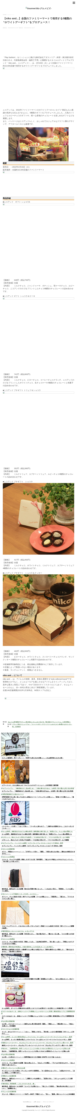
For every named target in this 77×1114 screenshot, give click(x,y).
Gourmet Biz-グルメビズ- (38, 1106)
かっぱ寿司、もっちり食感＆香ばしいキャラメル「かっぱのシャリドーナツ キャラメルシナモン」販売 (36, 1039)
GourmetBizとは (27, 1102)
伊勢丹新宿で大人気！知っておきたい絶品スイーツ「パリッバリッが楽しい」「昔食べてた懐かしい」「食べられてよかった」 (38, 798)
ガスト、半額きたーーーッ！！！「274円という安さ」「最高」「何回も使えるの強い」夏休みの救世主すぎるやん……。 (38, 852)
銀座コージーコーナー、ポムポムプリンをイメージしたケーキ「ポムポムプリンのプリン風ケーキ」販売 (37, 1045)
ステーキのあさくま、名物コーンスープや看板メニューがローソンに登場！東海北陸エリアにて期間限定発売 (38, 1017)
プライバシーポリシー (48, 1102)
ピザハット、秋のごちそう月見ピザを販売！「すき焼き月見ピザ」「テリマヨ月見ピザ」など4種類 (35, 840)
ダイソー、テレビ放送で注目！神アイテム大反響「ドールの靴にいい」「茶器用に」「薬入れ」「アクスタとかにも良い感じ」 (38, 897)
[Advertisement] (38, 43)
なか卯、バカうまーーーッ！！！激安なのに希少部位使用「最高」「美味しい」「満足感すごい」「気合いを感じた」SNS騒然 (38, 1025)
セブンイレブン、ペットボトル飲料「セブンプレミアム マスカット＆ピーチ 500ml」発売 (32, 846)
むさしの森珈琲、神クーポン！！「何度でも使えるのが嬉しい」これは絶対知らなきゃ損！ (32, 758)
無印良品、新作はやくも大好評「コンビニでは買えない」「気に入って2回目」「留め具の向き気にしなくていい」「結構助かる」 (38, 1087)
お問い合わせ (37, 1102)
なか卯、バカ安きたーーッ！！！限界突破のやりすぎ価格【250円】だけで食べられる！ (32, 1057)
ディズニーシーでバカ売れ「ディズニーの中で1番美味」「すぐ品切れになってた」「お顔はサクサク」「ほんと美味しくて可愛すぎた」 (38, 1072)
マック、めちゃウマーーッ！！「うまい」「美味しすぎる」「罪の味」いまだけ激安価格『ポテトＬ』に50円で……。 (38, 1033)
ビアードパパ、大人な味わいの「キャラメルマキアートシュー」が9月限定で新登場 (30, 785)
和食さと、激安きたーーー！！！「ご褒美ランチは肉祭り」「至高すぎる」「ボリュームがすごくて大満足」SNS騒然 (37, 1079)
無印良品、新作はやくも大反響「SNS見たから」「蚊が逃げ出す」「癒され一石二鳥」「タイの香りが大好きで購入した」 (38, 935)
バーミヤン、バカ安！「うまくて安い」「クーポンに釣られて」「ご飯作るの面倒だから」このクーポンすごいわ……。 (38, 827)
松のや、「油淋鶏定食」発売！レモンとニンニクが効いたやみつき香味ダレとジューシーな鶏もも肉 (35, 1051)
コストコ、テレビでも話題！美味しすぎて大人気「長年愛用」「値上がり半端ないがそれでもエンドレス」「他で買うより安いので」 (38, 860)
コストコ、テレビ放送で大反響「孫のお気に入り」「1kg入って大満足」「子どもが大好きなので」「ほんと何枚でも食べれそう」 (38, 1064)
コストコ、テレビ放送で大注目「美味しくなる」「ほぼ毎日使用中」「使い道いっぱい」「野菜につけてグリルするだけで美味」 (38, 942)
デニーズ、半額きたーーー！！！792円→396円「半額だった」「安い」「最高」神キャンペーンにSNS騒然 (38, 1094)
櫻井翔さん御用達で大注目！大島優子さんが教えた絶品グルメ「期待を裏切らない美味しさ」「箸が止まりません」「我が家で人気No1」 (38, 950)
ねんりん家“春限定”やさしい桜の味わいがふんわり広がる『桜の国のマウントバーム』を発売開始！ (39, 722)
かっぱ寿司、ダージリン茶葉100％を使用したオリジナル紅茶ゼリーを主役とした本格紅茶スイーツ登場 (37, 1008)
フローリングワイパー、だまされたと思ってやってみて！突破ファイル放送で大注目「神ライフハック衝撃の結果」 (38, 927)
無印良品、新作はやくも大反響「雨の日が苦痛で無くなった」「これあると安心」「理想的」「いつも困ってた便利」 (38, 890)
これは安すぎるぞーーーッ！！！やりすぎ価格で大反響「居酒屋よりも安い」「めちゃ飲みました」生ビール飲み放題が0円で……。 (38, 980)
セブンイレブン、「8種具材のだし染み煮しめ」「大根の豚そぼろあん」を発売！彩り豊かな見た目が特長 (37, 791)
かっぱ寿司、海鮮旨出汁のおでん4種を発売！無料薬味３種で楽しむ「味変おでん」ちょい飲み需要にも (37, 834)
